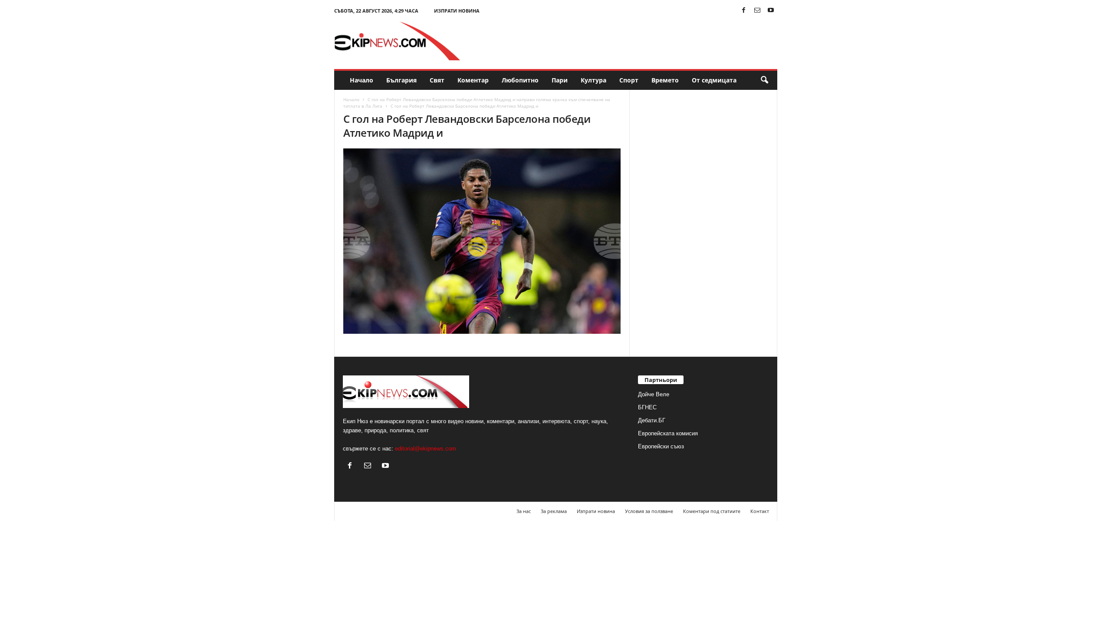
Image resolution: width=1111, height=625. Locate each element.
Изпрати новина (457, 10)
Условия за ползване (649, 511)
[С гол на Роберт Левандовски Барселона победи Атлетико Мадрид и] (482, 241)
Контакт (759, 511)
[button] (764, 80)
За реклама (554, 511)
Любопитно (520, 80)
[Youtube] (771, 10)
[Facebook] (744, 10)
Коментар (473, 80)
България (401, 80)
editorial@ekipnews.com (425, 448)
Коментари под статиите (711, 511)
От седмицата (714, 80)
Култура (593, 80)
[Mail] (757, 10)
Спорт (628, 80)
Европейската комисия (668, 433)
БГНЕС (647, 407)
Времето (665, 80)
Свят (437, 80)
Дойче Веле (653, 394)
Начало (361, 80)
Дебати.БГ (651, 420)
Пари (560, 80)
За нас (523, 511)
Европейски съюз (661, 446)
